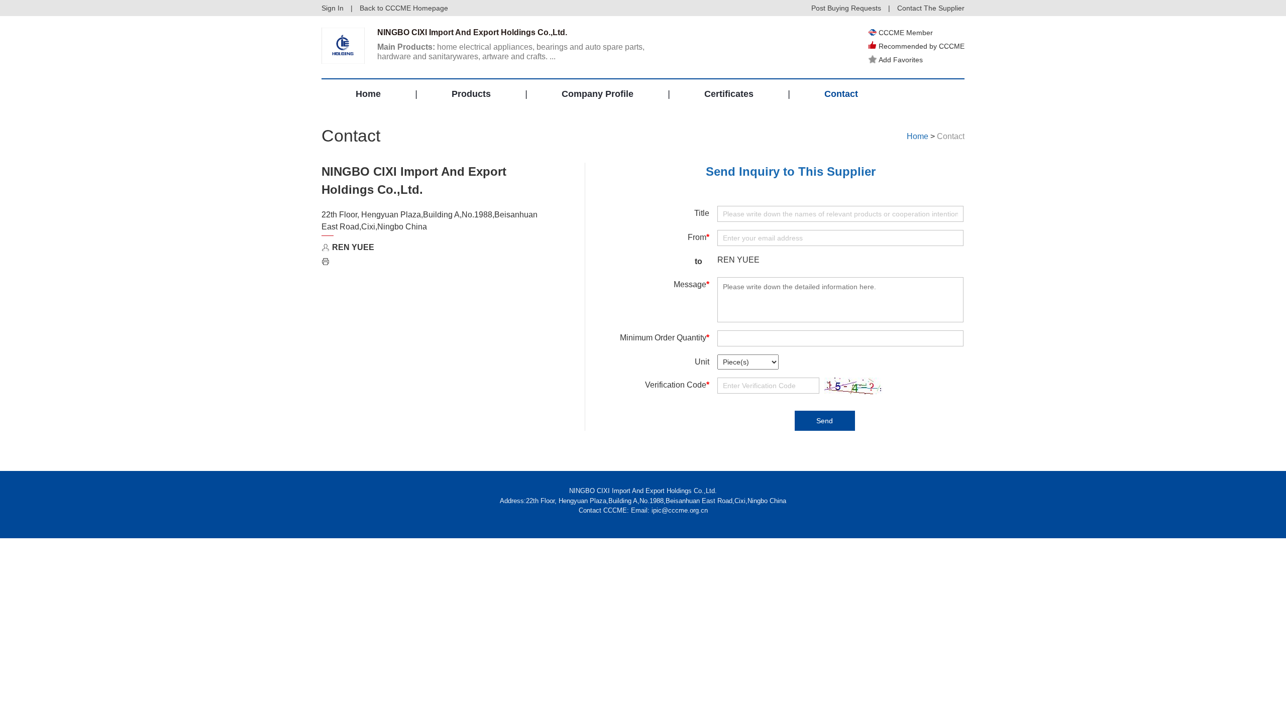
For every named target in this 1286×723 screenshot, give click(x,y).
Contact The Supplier (930, 8)
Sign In (333, 8)
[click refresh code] (851, 386)
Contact (841, 94)
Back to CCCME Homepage (404, 8)
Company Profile (597, 94)
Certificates (729, 94)
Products (471, 94)
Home (368, 94)
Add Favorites (901, 60)
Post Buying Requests (846, 8)
